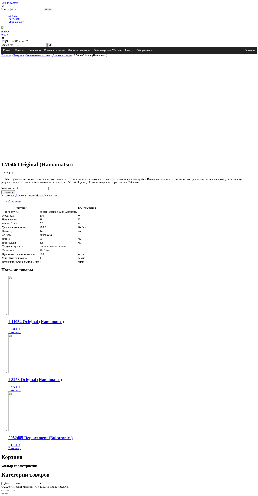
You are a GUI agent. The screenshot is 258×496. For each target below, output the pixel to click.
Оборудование (144, 50)
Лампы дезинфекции (79, 50)
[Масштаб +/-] (13, 490)
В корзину (8, 192)
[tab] (132, 201)
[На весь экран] (9, 490)
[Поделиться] (6, 490)
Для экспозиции (62, 55)
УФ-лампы (35, 50)
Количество (8, 188)
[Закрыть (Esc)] (2, 490)
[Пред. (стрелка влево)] (2, 493)
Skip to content (9, 2)
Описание (14, 201)
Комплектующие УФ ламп (108, 50)
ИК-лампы (20, 50)
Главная (7, 50)
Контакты (14, 18)
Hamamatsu (51, 195)
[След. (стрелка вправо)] (6, 493)
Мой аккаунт (16, 21)
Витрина (18, 55)
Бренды (13, 15)
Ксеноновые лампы (54, 50)
